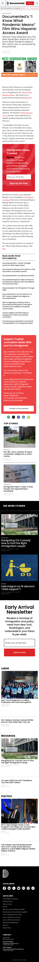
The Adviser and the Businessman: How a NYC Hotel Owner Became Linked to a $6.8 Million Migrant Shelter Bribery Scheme (18, 847)
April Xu (3, 785)
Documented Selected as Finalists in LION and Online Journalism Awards (18, 270)
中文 (27, 8)
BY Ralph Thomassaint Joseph (10, 549)
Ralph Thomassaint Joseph (9, 765)
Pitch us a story (7, 904)
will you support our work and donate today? (18, 387)
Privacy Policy (7, 928)
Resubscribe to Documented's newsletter (15, 912)
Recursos (7, 449)
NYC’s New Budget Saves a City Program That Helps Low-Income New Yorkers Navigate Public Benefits (18, 827)
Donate (5, 907)
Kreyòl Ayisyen (34, 8)
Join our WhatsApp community (12, 914)
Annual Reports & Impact (10, 899)
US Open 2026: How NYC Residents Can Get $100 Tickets (16, 781)
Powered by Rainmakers (19, 960)
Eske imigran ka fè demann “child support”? (18, 588)
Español (22, 8)
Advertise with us (8, 901)
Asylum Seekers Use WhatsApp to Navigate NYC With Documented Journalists (15, 315)
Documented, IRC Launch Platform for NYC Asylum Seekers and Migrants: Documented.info (17, 296)
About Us (5, 925)
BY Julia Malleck (9, 493)
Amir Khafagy (5, 705)
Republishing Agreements (10, 922)
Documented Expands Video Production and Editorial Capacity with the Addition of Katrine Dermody (18, 282)
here (4, 248)
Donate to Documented (18, 408)
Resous (3, 583)
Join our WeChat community (11, 920)
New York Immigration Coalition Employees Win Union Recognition (16, 701)
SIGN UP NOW (20, 652)
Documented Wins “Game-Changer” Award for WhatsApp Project (16, 264)
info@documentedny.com (11, 943)
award (21, 194)
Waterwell (28, 97)
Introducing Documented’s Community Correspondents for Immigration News (18, 322)
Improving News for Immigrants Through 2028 (18, 289)
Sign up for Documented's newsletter (14, 909)
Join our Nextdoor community (12, 917)
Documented (6, 13)
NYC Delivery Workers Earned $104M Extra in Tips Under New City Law (17, 721)
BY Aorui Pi (7, 458)
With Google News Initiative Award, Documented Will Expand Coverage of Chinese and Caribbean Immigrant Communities (17, 305)
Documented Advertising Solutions (13, 949)
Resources (4, 537)
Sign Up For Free (19, 183)
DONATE (30, 3)
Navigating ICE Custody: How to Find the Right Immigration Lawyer (16, 543)
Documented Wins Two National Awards (18, 276)
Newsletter (7, 484)
